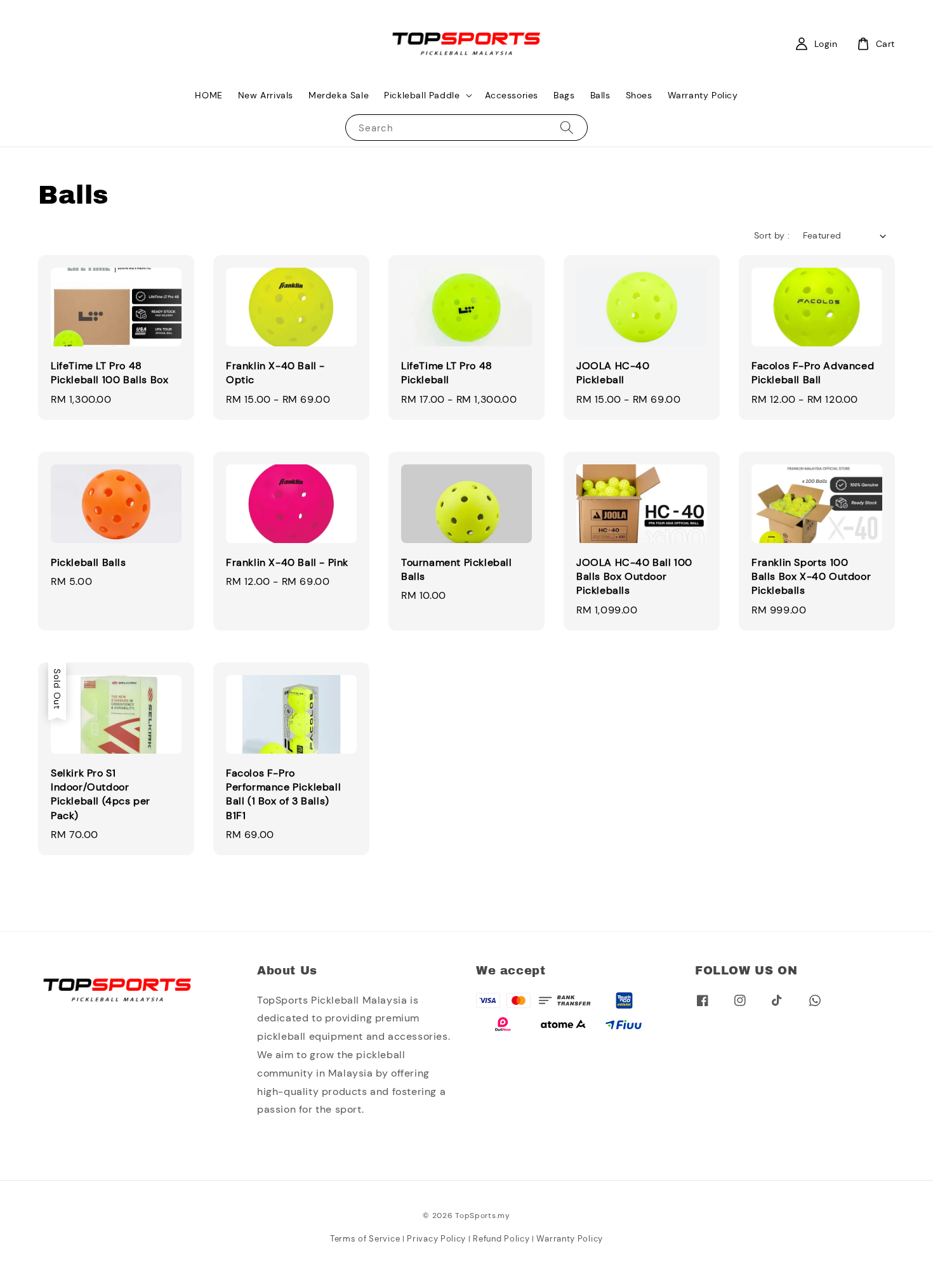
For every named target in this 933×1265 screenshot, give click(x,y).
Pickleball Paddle (422, 95)
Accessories (512, 95)
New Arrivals (265, 95)
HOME (208, 95)
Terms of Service (365, 1238)
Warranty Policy (703, 95)
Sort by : (772, 235)
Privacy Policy (436, 1238)
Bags (563, 95)
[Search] (566, 127)
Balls (600, 95)
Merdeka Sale (338, 95)
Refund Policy (501, 1238)
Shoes (639, 95)
